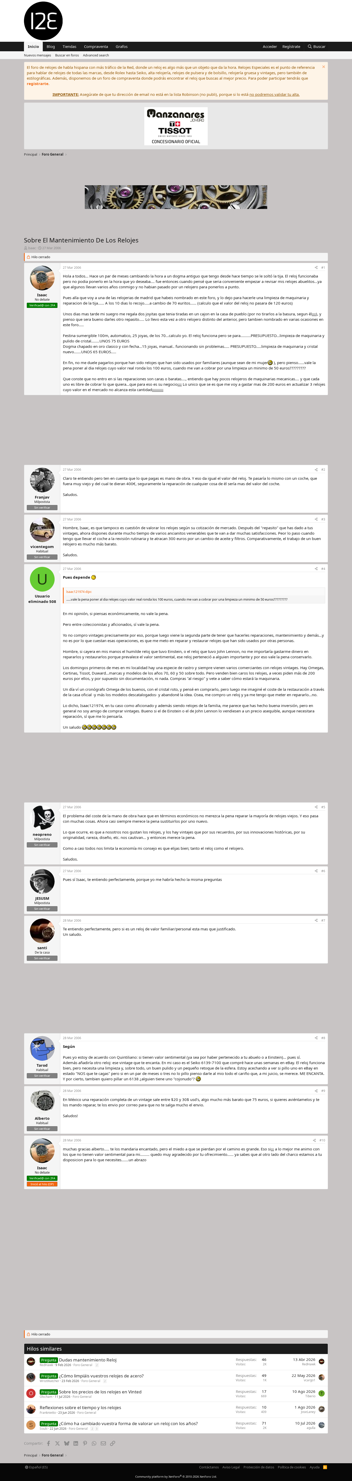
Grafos (122, 46)
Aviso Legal (231, 1467)
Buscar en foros (67, 55)
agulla (311, 1428)
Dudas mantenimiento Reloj (87, 1360)
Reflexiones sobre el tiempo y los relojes (80, 1407)
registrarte (37, 83)
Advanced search (96, 55)
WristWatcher (49, 1381)
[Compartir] (316, 268)
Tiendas (69, 46)
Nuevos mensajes (37, 55)
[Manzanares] (176, 126)
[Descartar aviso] (323, 67)
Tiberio (310, 1396)
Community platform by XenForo (176, 1476)
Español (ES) (38, 1467)
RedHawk (46, 1365)
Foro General (82, 1365)
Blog (51, 46)
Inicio (33, 46)
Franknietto (48, 1412)
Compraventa (96, 46)
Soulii (43, 1428)
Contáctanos (209, 1467)
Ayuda (315, 1467)
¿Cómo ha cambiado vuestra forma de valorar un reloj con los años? (128, 1423)
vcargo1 (309, 1380)
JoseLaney (308, 1412)
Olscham (46, 1396)
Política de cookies (292, 1467)
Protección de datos (259, 1467)
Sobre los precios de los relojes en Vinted (100, 1392)
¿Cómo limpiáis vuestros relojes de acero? (101, 1376)
